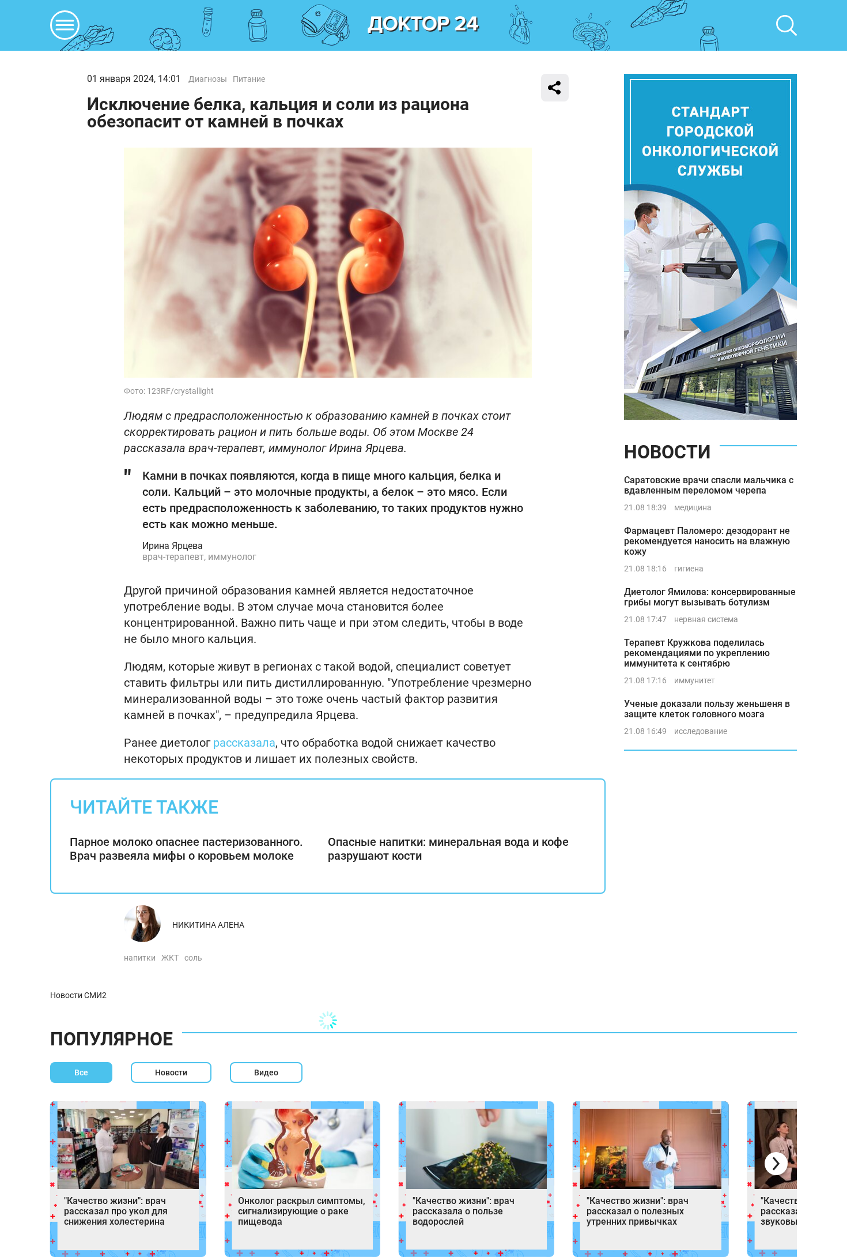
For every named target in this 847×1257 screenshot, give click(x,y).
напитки (140, 958)
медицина (693, 507)
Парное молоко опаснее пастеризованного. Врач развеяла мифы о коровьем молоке (186, 849)
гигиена (689, 568)
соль (193, 958)
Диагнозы (207, 79)
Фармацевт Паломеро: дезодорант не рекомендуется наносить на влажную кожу (707, 541)
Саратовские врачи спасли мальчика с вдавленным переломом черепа (708, 485)
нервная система (706, 619)
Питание (249, 79)
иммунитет (694, 680)
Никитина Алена (208, 924)
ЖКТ (170, 958)
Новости (667, 452)
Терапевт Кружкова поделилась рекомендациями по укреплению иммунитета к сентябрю (697, 653)
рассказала (244, 743)
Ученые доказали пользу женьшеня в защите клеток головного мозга (707, 709)
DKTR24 (423, 25)
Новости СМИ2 (78, 995)
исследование (700, 731)
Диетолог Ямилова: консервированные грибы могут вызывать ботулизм (710, 597)
